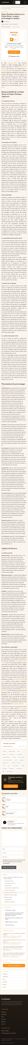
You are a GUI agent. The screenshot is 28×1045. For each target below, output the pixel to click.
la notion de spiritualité (17, 703)
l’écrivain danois (12, 63)
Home (2, 7)
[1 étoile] (4, 746)
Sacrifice (23, 765)
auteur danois (11, 754)
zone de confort (10, 771)
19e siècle (4, 751)
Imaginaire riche (5, 762)
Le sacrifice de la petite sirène (10, 892)
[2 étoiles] (6, 746)
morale (3, 765)
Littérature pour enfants (16, 762)
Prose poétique (16, 765)
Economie (5, 982)
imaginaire (22, 760)
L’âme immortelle (7, 885)
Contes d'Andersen (6, 757)
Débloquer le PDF (15, 56)
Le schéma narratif (8, 899)
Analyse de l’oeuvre (8, 897)
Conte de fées (19, 754)
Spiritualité (4, 768)
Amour (18, 751)
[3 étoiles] (8, 746)
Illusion (16, 760)
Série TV (4, 987)
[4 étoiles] (10, 746)
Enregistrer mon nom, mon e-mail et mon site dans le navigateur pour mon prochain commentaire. (14, 861)
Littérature (4, 11)
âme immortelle (12, 751)
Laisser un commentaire (14, 965)
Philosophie (5, 976)
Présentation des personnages (10, 894)
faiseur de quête (21, 757)
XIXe (3, 771)
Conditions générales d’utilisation (8, 1033)
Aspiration (4, 754)
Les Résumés (5, 2)
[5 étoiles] (12, 746)
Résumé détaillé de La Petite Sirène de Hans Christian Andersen (13, 878)
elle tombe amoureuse (19, 679)
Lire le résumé (13, 52)
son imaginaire (19, 661)
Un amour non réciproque (9, 890)
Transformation (19, 768)
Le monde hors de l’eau (9, 881)
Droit (4, 979)
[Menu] (25, 2)
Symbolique (11, 768)
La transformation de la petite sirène (11, 887)
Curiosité (14, 757)
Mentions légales (5, 1030)
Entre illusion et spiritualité (9, 901)
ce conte (22, 692)
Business (5, 984)
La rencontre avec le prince (9, 883)
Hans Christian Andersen (7, 760)
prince (3, 681)
